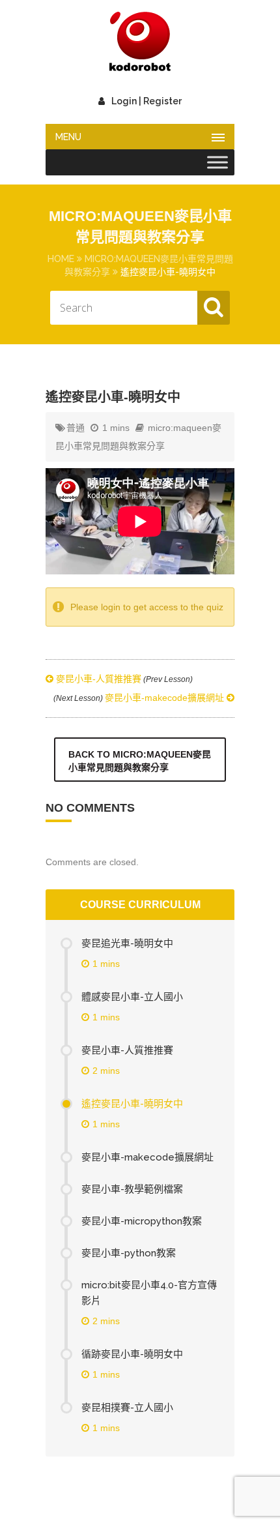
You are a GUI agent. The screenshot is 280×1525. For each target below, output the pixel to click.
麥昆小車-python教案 (128, 1253)
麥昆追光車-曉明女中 (127, 943)
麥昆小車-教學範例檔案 (132, 1189)
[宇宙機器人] (140, 42)
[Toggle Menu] (217, 162)
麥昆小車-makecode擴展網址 (140, 697)
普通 (75, 427)
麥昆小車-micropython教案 (141, 1221)
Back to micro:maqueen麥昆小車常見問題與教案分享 (139, 761)
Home (61, 259)
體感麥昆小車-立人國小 (132, 997)
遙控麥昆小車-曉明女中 (132, 1104)
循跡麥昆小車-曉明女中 (132, 1354)
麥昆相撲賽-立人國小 (127, 1408)
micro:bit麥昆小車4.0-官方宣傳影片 (149, 1293)
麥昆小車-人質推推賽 (123, 679)
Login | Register (146, 101)
